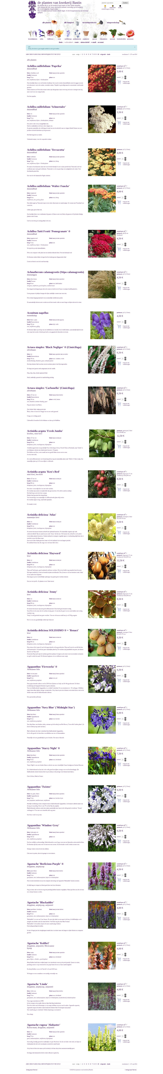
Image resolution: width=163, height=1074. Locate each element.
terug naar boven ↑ (32, 1070)
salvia (41, 39)
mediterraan (68, 39)
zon (105, 7)
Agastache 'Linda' (37, 984)
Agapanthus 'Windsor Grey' (43, 825)
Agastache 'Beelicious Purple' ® (45, 863)
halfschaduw (113, 7)
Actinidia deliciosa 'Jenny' (42, 591)
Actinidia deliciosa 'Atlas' (41, 514)
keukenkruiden (121, 39)
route (77, 42)
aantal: (119, 77)
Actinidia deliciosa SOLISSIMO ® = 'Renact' (53, 630)
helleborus (50, 39)
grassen (95, 39)
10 (98, 54)
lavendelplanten (32, 39)
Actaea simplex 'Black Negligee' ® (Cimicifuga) (54, 347)
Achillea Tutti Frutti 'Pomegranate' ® (48, 231)
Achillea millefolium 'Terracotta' (46, 149)
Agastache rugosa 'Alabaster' (43, 1024)
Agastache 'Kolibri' (38, 943)
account (101, 42)
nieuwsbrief (85, 42)
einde (108, 54)
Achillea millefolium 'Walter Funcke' (48, 186)
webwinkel (69, 42)
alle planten (46, 22)
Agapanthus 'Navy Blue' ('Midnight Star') (51, 707)
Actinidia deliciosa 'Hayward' (44, 553)
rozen (59, 39)
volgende (103, 54)
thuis (61, 42)
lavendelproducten (89, 22)
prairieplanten (77, 39)
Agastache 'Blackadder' (40, 902)
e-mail (93, 42)
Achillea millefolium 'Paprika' (44, 66)
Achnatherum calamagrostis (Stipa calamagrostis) (55, 272)
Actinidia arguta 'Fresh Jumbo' (45, 430)
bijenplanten (103, 39)
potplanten (86, 39)
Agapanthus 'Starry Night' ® (43, 748)
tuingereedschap (113, 22)
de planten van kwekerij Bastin (59, 3)
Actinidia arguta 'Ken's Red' (43, 471)
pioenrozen (130, 39)
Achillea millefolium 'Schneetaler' (46, 106)
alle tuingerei (69, 22)
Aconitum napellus (37, 312)
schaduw (120, 7)
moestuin (112, 39)
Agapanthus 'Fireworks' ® (42, 666)
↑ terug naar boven (131, 1070)
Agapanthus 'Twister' (39, 786)
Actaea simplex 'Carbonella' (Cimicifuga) (50, 388)
